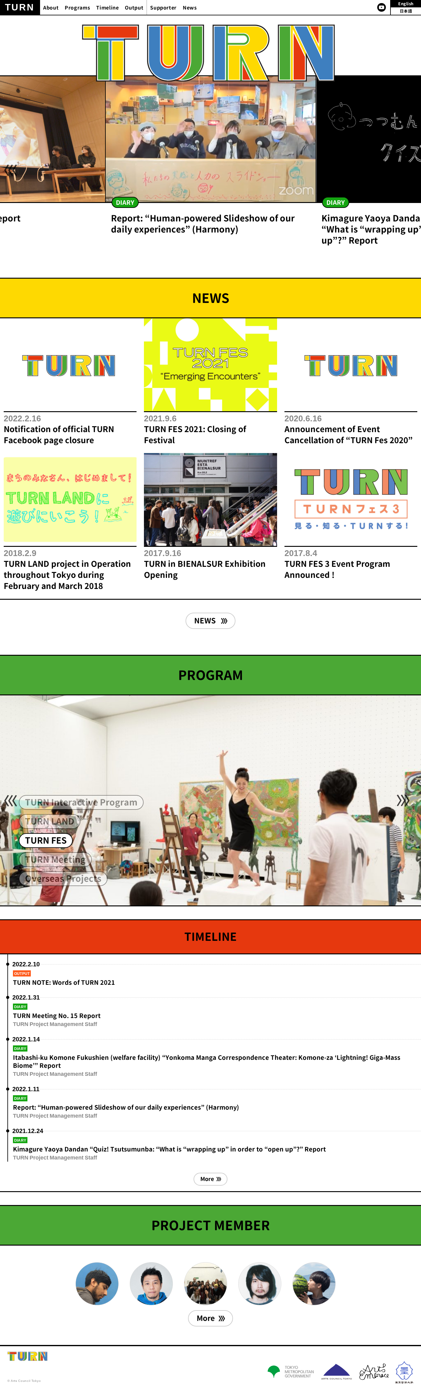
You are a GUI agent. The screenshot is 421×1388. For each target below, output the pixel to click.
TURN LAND (49, 821)
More (207, 1179)
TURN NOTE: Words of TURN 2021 (64, 982)
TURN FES (46, 840)
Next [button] (403, 170)
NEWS (205, 620)
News (190, 7)
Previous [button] (10, 170)
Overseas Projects (63, 879)
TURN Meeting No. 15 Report (56, 1016)
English (406, 3)
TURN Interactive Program (81, 802)
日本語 (406, 11)
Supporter (163, 7)
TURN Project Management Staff (55, 1024)
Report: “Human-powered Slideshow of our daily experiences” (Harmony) (126, 1107)
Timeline (107, 7)
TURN (20, 7)
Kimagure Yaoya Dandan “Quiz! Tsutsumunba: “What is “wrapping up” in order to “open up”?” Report (169, 1149)
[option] (210, 158)
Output (134, 7)
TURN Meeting (55, 859)
